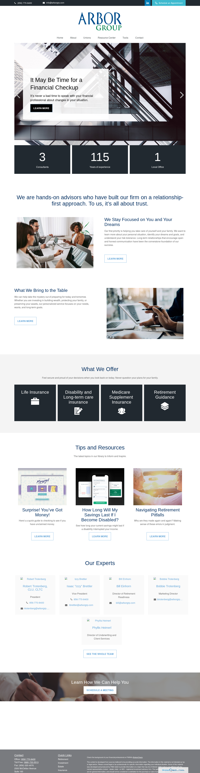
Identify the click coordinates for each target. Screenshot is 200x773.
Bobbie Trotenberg (168, 586)
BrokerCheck (138, 757)
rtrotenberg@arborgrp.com (37, 608)
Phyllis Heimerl (101, 627)
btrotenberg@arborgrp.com (170, 599)
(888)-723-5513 (31, 762)
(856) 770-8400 (24, 2)
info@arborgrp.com (55, 2)
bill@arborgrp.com (125, 602)
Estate (61, 766)
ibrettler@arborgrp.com (81, 605)
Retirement (63, 759)
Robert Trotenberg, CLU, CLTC (35, 588)
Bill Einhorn (124, 586)
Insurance (62, 770)
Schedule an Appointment (171, 2)
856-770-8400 (36, 602)
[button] (60, 37)
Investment (63, 762)
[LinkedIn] (148, 3)
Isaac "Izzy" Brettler (79, 586)
